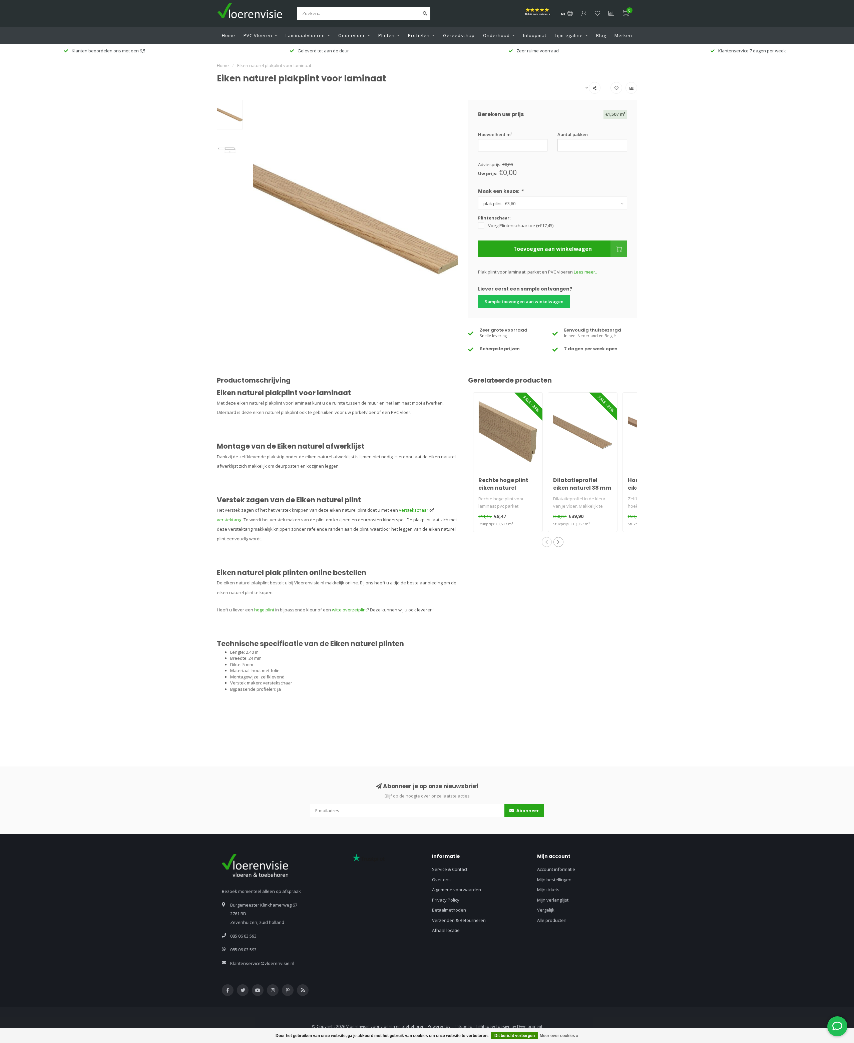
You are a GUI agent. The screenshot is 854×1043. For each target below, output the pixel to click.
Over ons (441, 880)
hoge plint (264, 610)
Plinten (386, 35)
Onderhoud (496, 35)
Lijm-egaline (569, 35)
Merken (623, 35)
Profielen (419, 35)
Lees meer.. (585, 272)
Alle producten (551, 920)
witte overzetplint (349, 610)
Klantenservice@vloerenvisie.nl (262, 963)
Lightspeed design (493, 1026)
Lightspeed (461, 1026)
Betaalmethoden (449, 910)
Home (228, 35)
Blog (601, 35)
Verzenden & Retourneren (459, 920)
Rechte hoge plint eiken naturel (503, 484)
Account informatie (556, 869)
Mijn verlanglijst (552, 900)
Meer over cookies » (559, 1035)
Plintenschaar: (494, 218)
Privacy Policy (445, 900)
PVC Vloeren (258, 35)
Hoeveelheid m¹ (495, 134)
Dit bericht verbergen (514, 1035)
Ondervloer (351, 35)
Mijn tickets (548, 890)
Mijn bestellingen (554, 880)
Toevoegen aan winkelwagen (552, 248)
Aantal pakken (572, 134)
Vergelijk (545, 910)
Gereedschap (459, 35)
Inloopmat (534, 35)
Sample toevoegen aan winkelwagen (524, 302)
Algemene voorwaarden (456, 890)
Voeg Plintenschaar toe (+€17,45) (520, 225)
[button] (547, 542)
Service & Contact (449, 869)
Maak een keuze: (500, 190)
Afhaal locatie (446, 930)
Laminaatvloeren (305, 35)
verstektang (229, 520)
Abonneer (527, 811)
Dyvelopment (529, 1026)
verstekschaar (413, 510)
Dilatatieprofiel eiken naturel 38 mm (582, 484)
